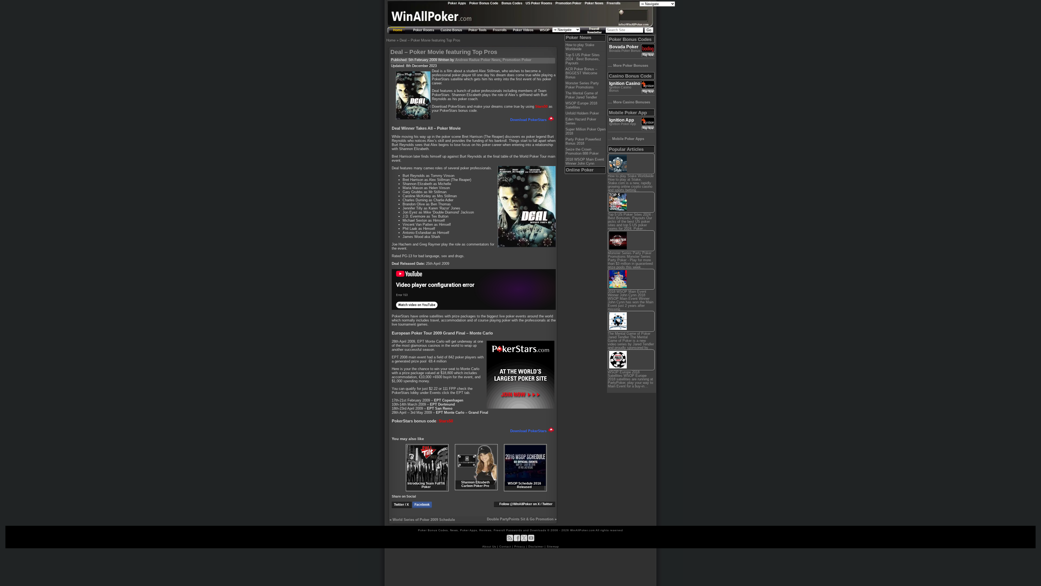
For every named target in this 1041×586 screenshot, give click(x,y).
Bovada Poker (623, 46)
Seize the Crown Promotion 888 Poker (582, 151)
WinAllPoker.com (582, 530)
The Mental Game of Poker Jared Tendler (582, 95)
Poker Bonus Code (483, 3)
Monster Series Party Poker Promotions (582, 85)
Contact (505, 546)
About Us (489, 546)
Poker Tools (477, 30)
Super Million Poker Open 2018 (586, 131)
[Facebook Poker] (517, 540)
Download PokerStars (528, 120)
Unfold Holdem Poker (582, 113)
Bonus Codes (512, 3)
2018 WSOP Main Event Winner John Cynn (585, 161)
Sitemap (553, 546)
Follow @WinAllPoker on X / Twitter (525, 504)
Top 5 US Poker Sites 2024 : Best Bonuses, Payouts (583, 59)
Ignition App (621, 120)
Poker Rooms (423, 30)
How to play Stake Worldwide (580, 47)
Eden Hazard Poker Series (581, 121)
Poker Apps (457, 3)
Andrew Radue (467, 60)
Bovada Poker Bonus (624, 51)
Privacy (520, 546)
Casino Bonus (451, 30)
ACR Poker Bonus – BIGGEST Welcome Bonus (581, 73)
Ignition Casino (624, 83)
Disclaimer (536, 546)
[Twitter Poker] (524, 540)
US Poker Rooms (539, 3)
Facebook (422, 505)
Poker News (594, 3)
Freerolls (614, 3)
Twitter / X (402, 505)
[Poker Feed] (510, 540)
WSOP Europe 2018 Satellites (581, 105)
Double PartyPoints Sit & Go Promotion (520, 519)
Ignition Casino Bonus (620, 89)
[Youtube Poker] (531, 540)
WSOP (545, 30)
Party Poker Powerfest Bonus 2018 (583, 141)
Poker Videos (523, 30)
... (626, 139)
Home (397, 30)
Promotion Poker (568, 3)
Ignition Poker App (622, 124)
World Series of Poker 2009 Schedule (424, 520)
